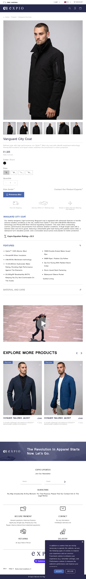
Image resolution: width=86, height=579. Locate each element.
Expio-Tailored (35, 577)
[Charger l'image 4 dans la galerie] (50, 128)
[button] (69, 8)
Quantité (7, 178)
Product (13, 17)
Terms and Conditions (22, 569)
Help (10, 569)
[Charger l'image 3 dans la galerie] (36, 128)
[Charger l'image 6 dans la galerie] (76, 128)
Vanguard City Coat (24, 17)
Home (7, 17)
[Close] (82, 542)
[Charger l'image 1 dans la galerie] (9, 128)
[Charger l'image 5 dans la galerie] (63, 128)
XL (30, 173)
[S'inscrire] (64, 481)
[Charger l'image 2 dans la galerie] (23, 128)
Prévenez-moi (15, 194)
